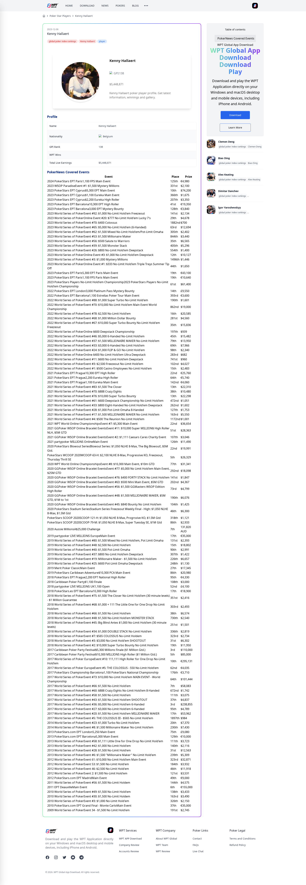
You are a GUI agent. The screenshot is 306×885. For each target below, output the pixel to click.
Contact (197, 838)
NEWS (105, 5)
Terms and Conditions (243, 838)
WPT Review (163, 851)
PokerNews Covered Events (235, 38)
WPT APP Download (130, 838)
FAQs (196, 845)
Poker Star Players (60, 16)
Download (235, 115)
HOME (69, 5)
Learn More (235, 127)
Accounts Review (129, 851)
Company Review (129, 845)
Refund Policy (238, 845)
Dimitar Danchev (228, 191)
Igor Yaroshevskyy (229, 207)
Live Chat (198, 851)
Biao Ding (224, 158)
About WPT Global (166, 838)
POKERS (120, 5)
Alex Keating (226, 174)
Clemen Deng (226, 141)
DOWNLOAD (87, 5)
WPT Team (162, 845)
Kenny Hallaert (84, 16)
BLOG (135, 5)
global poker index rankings (232, 146)
